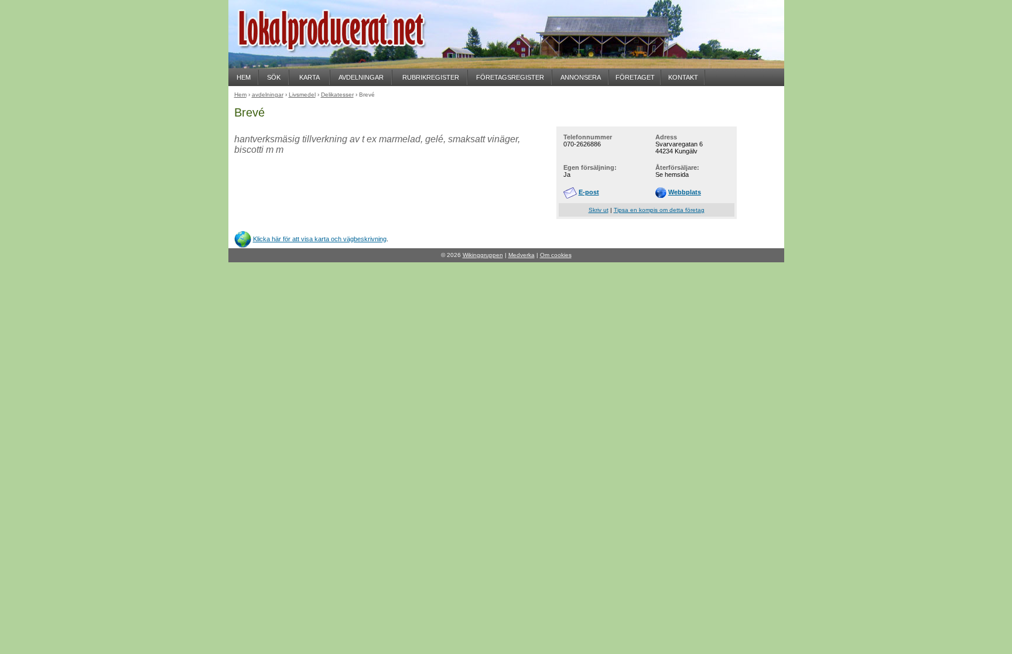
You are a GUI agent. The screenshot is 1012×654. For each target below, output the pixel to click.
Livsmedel (302, 94)
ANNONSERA (580, 77)
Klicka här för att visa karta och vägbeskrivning (320, 238)
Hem (240, 94)
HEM (244, 77)
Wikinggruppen (483, 255)
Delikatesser (337, 94)
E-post (589, 192)
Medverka (521, 255)
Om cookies (556, 255)
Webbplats (684, 192)
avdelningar (267, 94)
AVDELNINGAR (361, 77)
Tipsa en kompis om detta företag (659, 210)
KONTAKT (683, 77)
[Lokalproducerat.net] (345, 65)
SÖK (274, 77)
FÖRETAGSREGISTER (510, 77)
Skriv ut (598, 210)
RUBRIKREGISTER (430, 77)
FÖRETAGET (635, 77)
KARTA (309, 77)
